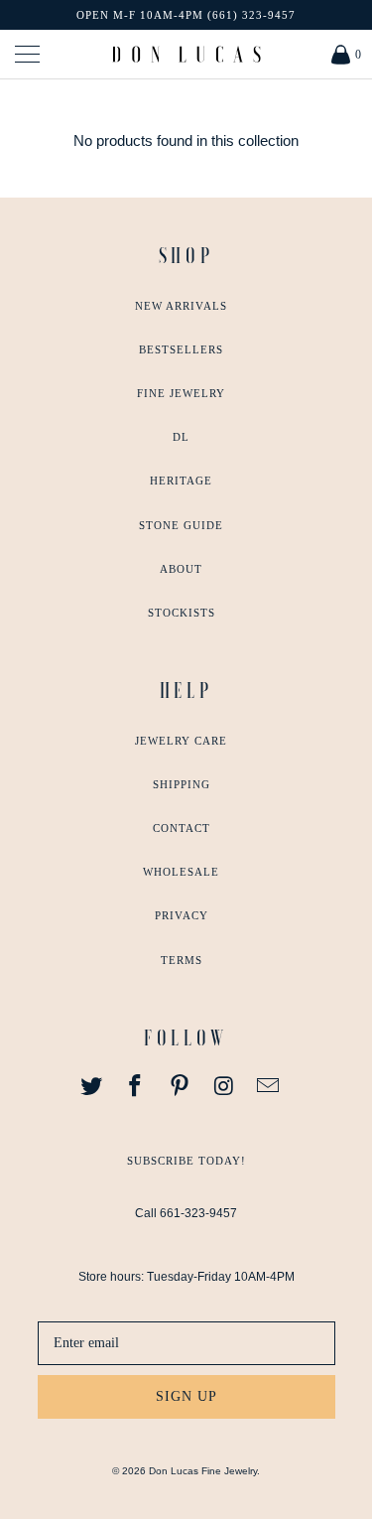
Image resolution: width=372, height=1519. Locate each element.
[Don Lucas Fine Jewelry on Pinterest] (180, 1087)
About (181, 569)
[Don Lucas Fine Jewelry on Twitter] (91, 1087)
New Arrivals (181, 306)
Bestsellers (181, 349)
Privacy (181, 915)
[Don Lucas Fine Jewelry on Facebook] (136, 1087)
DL (181, 437)
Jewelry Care (181, 741)
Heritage (181, 480)
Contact (181, 828)
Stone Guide (181, 525)
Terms (181, 960)
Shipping (181, 784)
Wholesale (181, 872)
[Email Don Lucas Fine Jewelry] (269, 1087)
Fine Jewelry (181, 393)
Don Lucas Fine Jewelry (203, 1470)
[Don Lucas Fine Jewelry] (186, 54)
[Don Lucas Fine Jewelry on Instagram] (224, 1087)
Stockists (181, 613)
